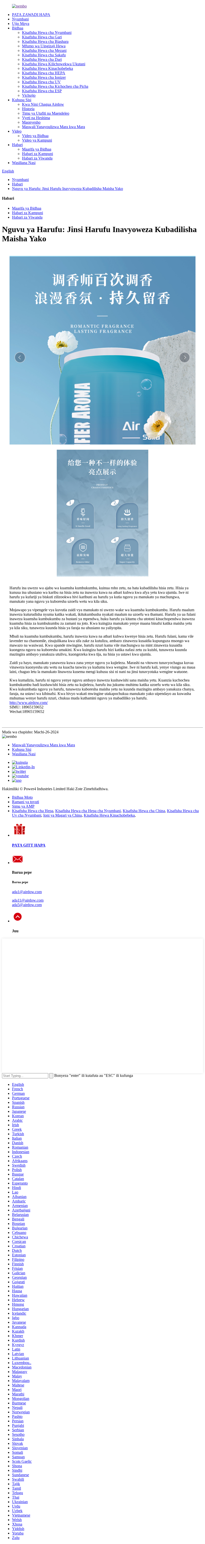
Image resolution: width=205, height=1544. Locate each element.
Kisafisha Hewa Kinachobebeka (47, 68)
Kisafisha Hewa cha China (144, 811)
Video (17, 131)
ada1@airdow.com (27, 892)
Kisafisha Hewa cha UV (41, 82)
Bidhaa (17, 28)
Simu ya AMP (23, 806)
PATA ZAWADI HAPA (31, 14)
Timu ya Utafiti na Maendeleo (45, 113)
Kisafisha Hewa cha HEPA (43, 73)
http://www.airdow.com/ (29, 702)
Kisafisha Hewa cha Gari (42, 37)
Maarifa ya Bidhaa (36, 149)
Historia (28, 109)
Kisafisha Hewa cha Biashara (45, 41)
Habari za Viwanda (37, 158)
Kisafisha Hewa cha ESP (42, 91)
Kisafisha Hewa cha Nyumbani (47, 32)
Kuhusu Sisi (21, 100)
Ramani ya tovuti (25, 802)
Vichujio (29, 95)
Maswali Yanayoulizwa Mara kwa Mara (53, 127)
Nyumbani (20, 19)
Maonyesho (31, 122)
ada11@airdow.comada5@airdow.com (28, 902)
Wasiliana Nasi (24, 163)
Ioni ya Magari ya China (62, 815)
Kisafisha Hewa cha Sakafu (44, 55)
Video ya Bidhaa (35, 136)
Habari (17, 145)
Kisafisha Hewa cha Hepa (32, 811)
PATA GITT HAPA (29, 845)
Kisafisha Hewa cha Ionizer (44, 77)
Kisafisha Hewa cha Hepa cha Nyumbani (88, 811)
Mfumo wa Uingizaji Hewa (44, 46)
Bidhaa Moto (22, 797)
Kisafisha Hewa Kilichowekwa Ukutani (53, 64)
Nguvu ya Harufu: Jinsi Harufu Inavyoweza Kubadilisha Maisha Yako (67, 188)
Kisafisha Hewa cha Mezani (44, 50)
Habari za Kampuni (37, 154)
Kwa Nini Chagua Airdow (43, 104)
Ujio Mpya (20, 23)
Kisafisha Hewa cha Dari (42, 59)
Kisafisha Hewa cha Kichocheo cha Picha (55, 86)
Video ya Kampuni (37, 140)
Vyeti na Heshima (36, 118)
